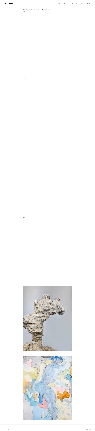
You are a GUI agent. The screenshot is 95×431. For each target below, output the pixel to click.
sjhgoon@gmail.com (10, 429)
